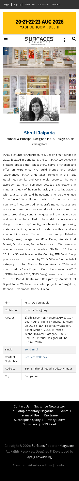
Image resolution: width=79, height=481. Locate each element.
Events (63, 411)
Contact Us (21, 406)
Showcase (30, 424)
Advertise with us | (41, 465)
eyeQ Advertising (39, 457)
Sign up (17, 4)
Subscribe (43, 4)
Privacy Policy (55, 420)
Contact (56, 4)
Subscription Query (27, 420)
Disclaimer (51, 415)
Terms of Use (29, 415)
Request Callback (36, 357)
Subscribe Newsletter (49, 406)
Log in (7, 4)
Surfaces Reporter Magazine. (53, 446)
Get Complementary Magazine (32, 411)
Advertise (30, 4)
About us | (19, 465)
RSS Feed (49, 424)
